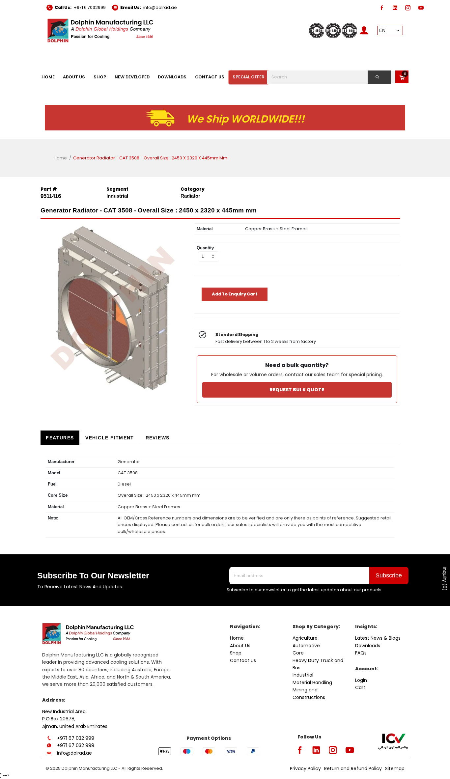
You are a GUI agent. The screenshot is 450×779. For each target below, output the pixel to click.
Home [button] (48, 77)
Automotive (306, 645)
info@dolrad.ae (160, 7)
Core (298, 653)
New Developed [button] (132, 77)
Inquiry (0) (444, 579)
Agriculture (305, 638)
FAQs (361, 653)
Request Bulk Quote (296, 389)
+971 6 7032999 (90, 7)
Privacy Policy (305, 768)
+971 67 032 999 (75, 738)
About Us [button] (74, 77)
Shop (235, 653)
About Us (240, 645)
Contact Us (243, 660)
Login (361, 680)
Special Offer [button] (249, 77)
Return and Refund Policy (353, 768)
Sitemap (395, 768)
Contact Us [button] (209, 77)
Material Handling (312, 682)
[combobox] (333, 77)
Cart (360, 687)
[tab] (60, 438)
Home (60, 158)
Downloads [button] (172, 77)
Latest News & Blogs (378, 638)
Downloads (367, 645)
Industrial (303, 675)
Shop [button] (100, 77)
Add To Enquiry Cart (235, 294)
